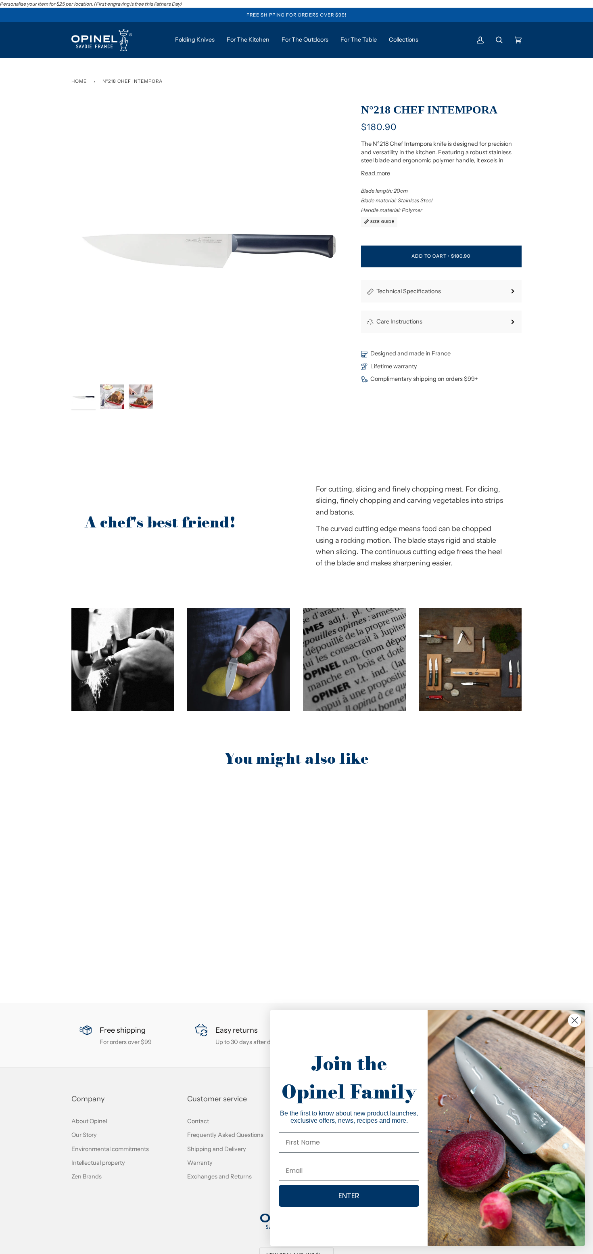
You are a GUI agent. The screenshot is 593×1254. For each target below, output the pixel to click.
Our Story (84, 1134)
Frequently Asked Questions (225, 1134)
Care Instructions (399, 321)
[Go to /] (101, 39)
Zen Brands (86, 1176)
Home (79, 81)
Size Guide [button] (382, 221)
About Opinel (89, 1121)
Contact (198, 1121)
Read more (375, 173)
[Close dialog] (575, 1020)
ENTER (348, 1196)
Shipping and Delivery (216, 1149)
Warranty (200, 1162)
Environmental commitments (110, 1149)
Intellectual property (98, 1162)
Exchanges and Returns (219, 1176)
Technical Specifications (408, 291)
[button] (122, 659)
